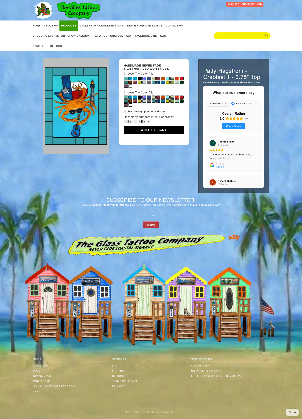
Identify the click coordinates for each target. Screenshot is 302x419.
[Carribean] (149, 78)
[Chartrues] (154, 78)
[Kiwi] (172, 82)
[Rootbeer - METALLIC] (130, 82)
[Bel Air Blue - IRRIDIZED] (135, 78)
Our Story (41, 365)
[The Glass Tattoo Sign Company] (44, 10)
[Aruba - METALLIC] (130, 78)
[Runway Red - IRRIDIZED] (135, 82)
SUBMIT (150, 224)
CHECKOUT (247, 4)
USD (259, 4)
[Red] (182, 78)
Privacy (118, 386)
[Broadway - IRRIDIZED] (144, 78)
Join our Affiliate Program (54, 386)
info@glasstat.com (206, 371)
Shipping (118, 371)
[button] (68, 25)
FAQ (115, 365)
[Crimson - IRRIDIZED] (158, 78)
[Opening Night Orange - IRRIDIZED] (177, 78)
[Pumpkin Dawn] (163, 78)
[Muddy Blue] (163, 82)
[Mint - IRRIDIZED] (177, 82)
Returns (118, 376)
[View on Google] (213, 143)
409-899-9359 (200, 365)
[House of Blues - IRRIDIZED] (168, 78)
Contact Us (42, 381)
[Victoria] (126, 86)
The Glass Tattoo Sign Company (146, 411)
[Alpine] (126, 78)
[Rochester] (126, 82)
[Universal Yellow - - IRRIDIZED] (168, 82)
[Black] (140, 78)
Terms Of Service (125, 381)
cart (36, 391)
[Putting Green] (182, 82)
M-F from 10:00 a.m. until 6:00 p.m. (216, 376)
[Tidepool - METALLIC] (158, 82)
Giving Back (42, 376)
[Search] (267, 36)
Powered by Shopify (169, 411)
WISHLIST (233, 4)
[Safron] (140, 82)
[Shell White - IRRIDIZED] (144, 82)
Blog (36, 371)
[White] (130, 86)
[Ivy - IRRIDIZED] (172, 78)
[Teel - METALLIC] (154, 82)
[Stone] (149, 82)
